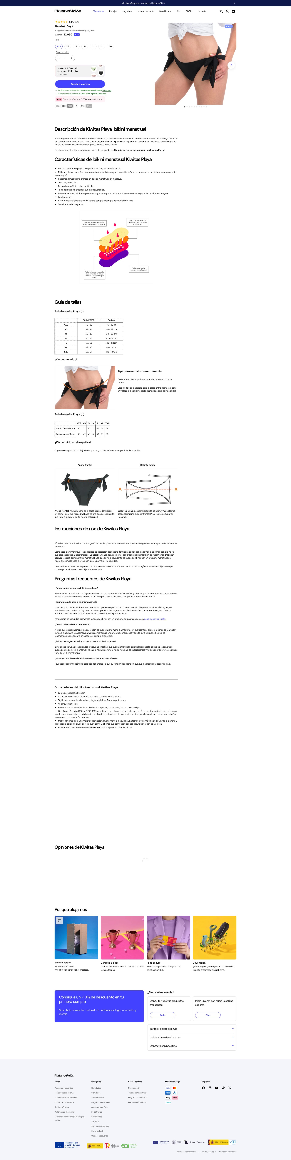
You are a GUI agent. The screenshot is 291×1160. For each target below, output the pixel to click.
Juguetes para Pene (99, 1140)
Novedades (96, 1120)
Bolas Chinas (96, 1144)
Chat (208, 1015)
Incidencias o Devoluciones (66, 1130)
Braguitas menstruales (100, 1135)
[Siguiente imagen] (231, 65)
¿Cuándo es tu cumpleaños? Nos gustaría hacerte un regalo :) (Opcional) (93, 1048)
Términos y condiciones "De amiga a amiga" (69, 1151)
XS (68, 46)
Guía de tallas (62, 52)
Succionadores (97, 1130)
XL (102, 46)
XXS (59, 46)
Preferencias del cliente (64, 1144)
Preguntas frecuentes (64, 1120)
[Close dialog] (175, 556)
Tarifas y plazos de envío (64, 1125)
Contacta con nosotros (64, 1135)
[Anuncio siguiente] (234, 3)
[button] (98, 11)
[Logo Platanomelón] (64, 1109)
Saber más (62, 74)
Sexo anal (95, 1154)
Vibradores (95, 1125)
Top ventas (98, 11)
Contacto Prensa (62, 1140)
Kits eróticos (96, 1149)
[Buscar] (221, 11)
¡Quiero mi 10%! (145, 595)
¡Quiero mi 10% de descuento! (99, 1067)
